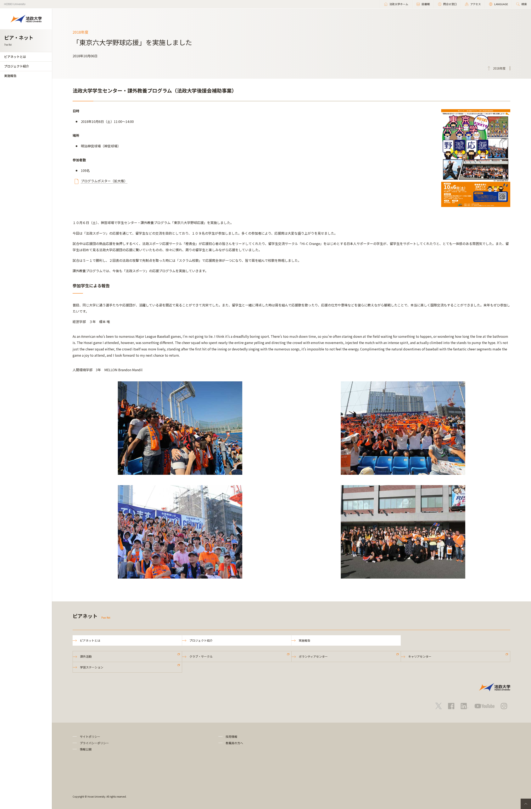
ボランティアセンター (313, 656)
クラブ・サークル (201, 656)
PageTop (526, 804)
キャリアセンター (419, 656)
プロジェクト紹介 (16, 66)
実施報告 (10, 75)
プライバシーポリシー (94, 743)
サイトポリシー (90, 736)
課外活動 (86, 656)
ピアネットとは (15, 56)
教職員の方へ (234, 743)
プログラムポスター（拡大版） (104, 180)
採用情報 (231, 736)
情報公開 (85, 749)
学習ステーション (91, 667)
